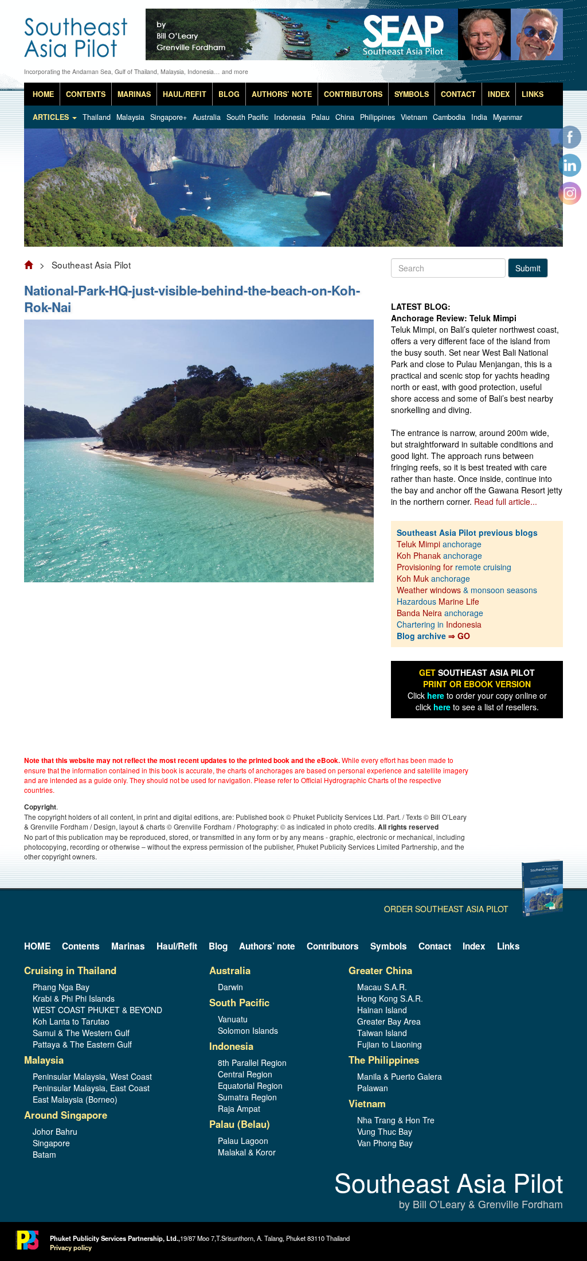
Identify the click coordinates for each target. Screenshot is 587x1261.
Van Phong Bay (385, 1143)
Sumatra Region (247, 1097)
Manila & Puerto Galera (399, 1076)
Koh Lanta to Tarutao (71, 1021)
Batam (44, 1154)
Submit (528, 268)
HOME (43, 94)
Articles (52, 117)
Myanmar (507, 117)
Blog (229, 94)
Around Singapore (65, 1115)
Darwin (230, 987)
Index (499, 94)
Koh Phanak (419, 555)
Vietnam (414, 117)
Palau (320, 117)
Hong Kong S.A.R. (390, 998)
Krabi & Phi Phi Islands (74, 998)
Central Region (245, 1074)
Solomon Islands (248, 1030)
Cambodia (449, 117)
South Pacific (247, 117)
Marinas (134, 94)
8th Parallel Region (252, 1062)
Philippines (377, 117)
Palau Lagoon (243, 1140)
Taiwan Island (382, 1032)
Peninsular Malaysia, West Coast (92, 1076)
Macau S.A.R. (382, 987)
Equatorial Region (250, 1085)
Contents (85, 94)
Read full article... (505, 501)
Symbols (411, 94)
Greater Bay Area (389, 1021)
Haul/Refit (184, 94)
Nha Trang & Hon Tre (396, 1120)
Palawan (372, 1087)
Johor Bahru (55, 1131)
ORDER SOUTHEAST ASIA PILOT (446, 908)
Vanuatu (233, 1019)
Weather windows (430, 590)
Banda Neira (419, 612)
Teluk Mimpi (418, 544)
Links (532, 94)
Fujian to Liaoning (389, 1044)
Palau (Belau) (239, 1124)
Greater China (380, 970)
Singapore (51, 1143)
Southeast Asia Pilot (448, 1190)
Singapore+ (168, 117)
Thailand (97, 117)
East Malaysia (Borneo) (75, 1099)
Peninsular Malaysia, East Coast (91, 1087)
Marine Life (459, 601)
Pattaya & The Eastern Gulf (82, 1044)
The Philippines (384, 1060)
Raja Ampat (239, 1108)
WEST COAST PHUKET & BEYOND (97, 1009)
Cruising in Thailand (70, 970)
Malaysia (130, 117)
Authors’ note (282, 94)
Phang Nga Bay (61, 987)
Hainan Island (382, 1009)
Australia (207, 117)
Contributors (353, 94)
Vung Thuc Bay (384, 1131)
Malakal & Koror (247, 1152)
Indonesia (290, 117)
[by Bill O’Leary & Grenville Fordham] (77, 29)
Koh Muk (413, 578)
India (479, 117)
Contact (458, 94)
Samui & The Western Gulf (81, 1032)
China (344, 117)
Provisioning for (426, 567)
